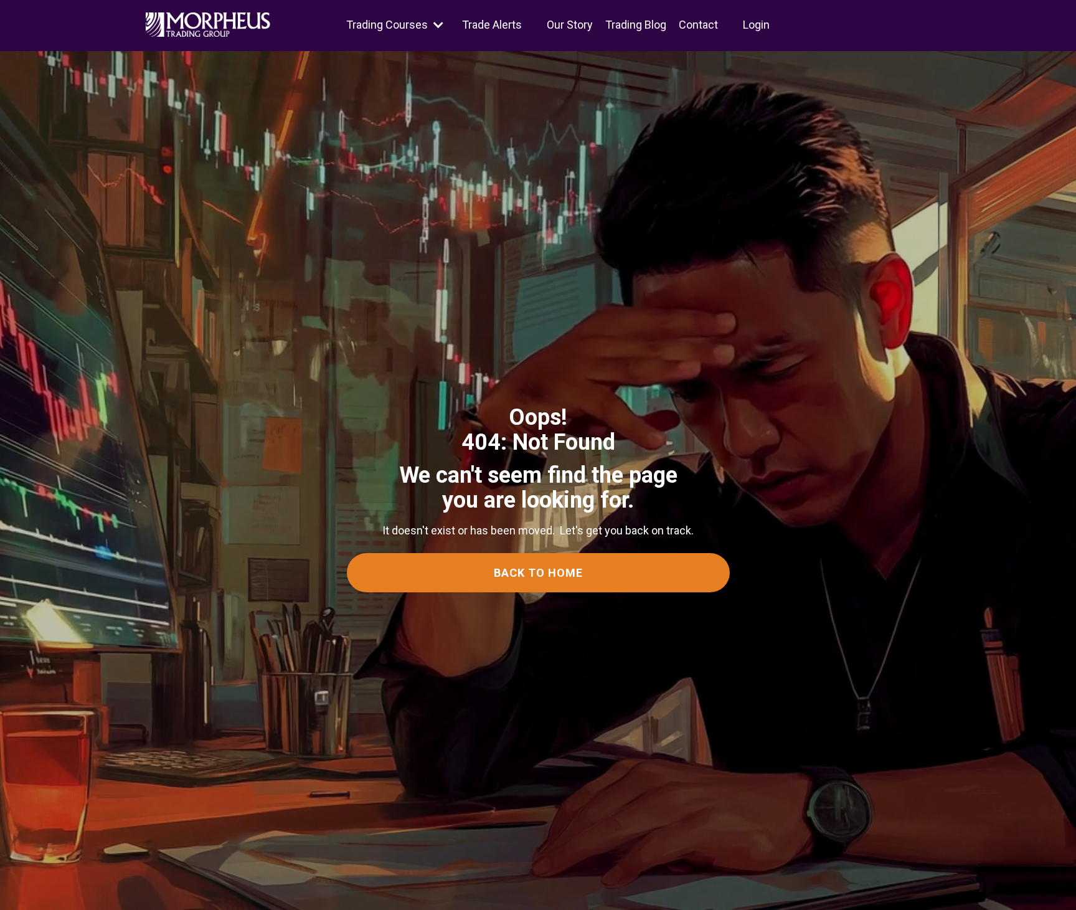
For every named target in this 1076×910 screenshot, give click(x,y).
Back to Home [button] (538, 572)
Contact (698, 24)
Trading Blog (635, 24)
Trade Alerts (492, 24)
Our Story (570, 24)
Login (756, 24)
